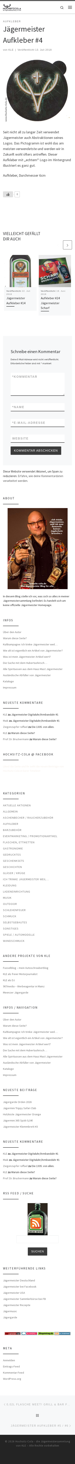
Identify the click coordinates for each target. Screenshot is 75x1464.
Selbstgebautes (15, 922)
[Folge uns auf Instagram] (46, 1456)
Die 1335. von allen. (43, 727)
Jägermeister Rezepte (16, 1305)
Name (18, 407)
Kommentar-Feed (13, 1372)
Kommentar (24, 376)
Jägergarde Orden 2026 (17, 1102)
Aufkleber (10, 824)
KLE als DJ (9, 980)
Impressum (9, 687)
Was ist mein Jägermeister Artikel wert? (27, 656)
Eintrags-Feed (11, 1366)
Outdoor (10, 904)
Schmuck (9, 916)
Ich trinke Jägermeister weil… (26, 879)
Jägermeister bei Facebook (19, 1286)
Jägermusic (10, 1311)
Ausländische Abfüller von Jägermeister (27, 675)
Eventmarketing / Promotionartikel (30, 836)
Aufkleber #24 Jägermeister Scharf (50, 303)
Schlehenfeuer (14, 910)
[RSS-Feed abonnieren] (29, 1456)
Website (20, 438)
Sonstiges (11, 928)
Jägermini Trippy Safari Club (19, 1108)
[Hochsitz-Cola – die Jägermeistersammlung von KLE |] (12, 7)
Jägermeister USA (14, 1293)
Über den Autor (12, 632)
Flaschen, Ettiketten (19, 842)
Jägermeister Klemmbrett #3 (20, 1126)
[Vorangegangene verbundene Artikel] (57, 244)
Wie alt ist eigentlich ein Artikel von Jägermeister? (33, 650)
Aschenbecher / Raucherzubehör (28, 817)
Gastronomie (13, 848)
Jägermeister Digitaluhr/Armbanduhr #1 (34, 714)
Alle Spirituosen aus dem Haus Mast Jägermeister (33, 669)
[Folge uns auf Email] (40, 1456)
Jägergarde (10, 1317)
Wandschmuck (14, 941)
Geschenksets (13, 861)
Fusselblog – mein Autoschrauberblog (25, 968)
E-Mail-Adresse (28, 422)
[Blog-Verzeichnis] (29, 1333)
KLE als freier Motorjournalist (20, 974)
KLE (11, 49)
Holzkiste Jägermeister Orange (22, 1114)
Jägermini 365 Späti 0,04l (18, 1120)
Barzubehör (12, 830)
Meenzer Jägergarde (15, 992)
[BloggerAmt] (62, 1333)
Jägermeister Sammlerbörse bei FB (24, 1299)
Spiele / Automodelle (19, 934)
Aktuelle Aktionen (17, 805)
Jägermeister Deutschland (19, 1280)
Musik (7, 898)
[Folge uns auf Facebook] (35, 1456)
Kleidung (10, 885)
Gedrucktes (12, 854)
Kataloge (8, 681)
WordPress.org (12, 1379)
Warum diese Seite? (15, 638)
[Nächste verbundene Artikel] (67, 244)
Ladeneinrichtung (16, 891)
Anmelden (9, 1360)
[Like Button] (8, 194)
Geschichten (12, 867)
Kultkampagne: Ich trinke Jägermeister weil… (30, 644)
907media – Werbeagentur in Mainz (24, 986)
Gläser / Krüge (14, 873)
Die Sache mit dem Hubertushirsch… (25, 663)
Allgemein (10, 811)
